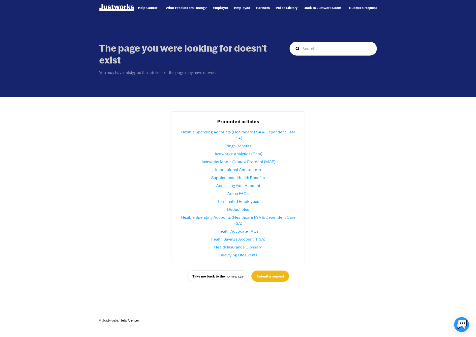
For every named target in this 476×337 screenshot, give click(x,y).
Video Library (287, 7)
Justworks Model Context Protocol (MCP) (238, 161)
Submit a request (363, 7)
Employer (220, 7)
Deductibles (238, 209)
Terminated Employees (238, 201)
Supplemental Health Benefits (238, 177)
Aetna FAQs (238, 193)
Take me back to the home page (217, 276)
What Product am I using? (186, 7)
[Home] (116, 7)
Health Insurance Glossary (238, 247)
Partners (263, 7)
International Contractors (238, 169)
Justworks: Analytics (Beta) (238, 153)
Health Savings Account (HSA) (238, 239)
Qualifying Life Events (238, 254)
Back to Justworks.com (322, 7)
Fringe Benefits (238, 145)
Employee (242, 7)
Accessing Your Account (238, 185)
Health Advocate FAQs (238, 231)
